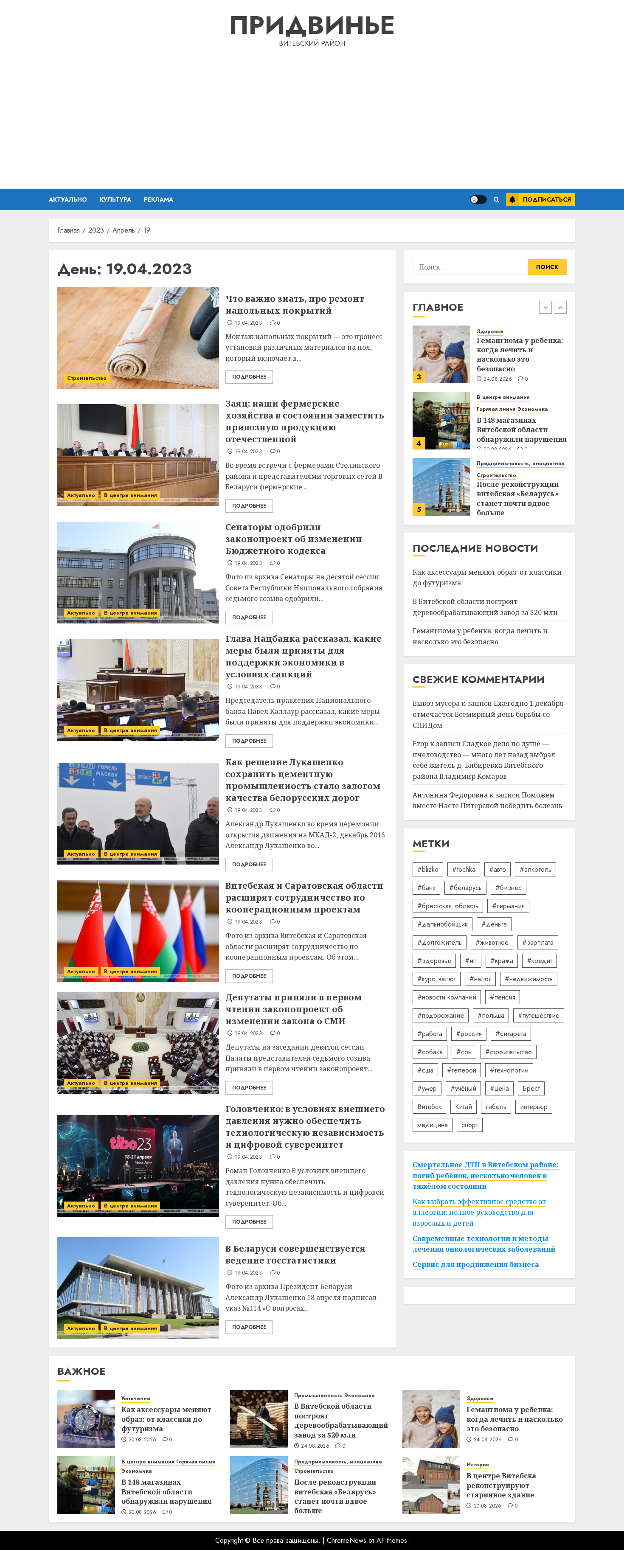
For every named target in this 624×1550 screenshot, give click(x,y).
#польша (491, 1015)
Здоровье (490, 331)
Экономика (532, 409)
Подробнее (249, 377)
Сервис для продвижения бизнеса (476, 1264)
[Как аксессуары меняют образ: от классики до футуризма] (86, 1419)
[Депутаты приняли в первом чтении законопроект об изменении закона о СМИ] (138, 1043)
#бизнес (508, 887)
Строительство (87, 378)
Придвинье (312, 25)
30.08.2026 (143, 1440)
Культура (115, 199)
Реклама (158, 199)
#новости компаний (446, 997)
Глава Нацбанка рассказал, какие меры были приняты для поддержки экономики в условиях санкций (303, 656)
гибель (496, 1106)
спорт (469, 1124)
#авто (497, 869)
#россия (469, 1033)
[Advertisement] (312, 117)
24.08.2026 (497, 379)
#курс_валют (436, 978)
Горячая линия (496, 409)
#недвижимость (529, 978)
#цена (499, 1088)
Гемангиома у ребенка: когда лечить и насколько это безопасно (520, 354)
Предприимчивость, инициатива (521, 463)
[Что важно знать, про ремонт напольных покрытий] (138, 338)
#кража (501, 960)
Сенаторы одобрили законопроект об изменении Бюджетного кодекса (293, 538)
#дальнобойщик (442, 924)
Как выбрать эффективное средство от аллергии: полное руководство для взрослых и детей (479, 1212)
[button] (496, 199)
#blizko (427, 869)
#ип (471, 960)
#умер (427, 1088)
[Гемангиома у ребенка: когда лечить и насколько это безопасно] (441, 354)
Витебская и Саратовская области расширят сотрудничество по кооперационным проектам (304, 897)
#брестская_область (447, 905)
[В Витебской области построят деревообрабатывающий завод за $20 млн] (259, 1419)
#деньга (494, 924)
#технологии (509, 1070)
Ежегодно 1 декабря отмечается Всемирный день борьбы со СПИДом (488, 714)
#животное (492, 942)
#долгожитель (439, 942)
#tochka (463, 869)
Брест (531, 1088)
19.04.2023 (248, 323)
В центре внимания (130, 495)
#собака (430, 1051)
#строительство (508, 1051)
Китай (463, 1106)
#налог (480, 978)
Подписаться (547, 199)
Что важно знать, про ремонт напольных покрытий (294, 304)
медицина (432, 1124)
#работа (429, 1033)
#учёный (463, 1088)
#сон (464, 1051)
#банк (426, 887)
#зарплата (538, 942)
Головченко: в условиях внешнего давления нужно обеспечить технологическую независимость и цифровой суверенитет (305, 1126)
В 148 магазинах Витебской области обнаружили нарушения (522, 430)
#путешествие (538, 1015)
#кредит (539, 960)
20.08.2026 (143, 1512)
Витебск (429, 1106)
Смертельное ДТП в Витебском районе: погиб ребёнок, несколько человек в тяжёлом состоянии (486, 1175)
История (478, 1465)
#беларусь (465, 887)
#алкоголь (535, 869)
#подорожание (440, 1015)
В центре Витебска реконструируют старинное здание (501, 1485)
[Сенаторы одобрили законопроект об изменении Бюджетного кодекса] (138, 572)
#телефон (461, 1070)
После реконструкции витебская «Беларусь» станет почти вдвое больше (518, 498)
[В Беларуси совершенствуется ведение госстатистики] (138, 1288)
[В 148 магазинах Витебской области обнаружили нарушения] (441, 420)
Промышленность (318, 1395)
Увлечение (135, 1398)
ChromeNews (346, 1540)
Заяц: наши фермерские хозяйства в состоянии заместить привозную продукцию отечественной (304, 421)
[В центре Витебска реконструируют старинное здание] (431, 1485)
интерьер (534, 1106)
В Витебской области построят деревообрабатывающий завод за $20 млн (485, 607)
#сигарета (510, 1033)
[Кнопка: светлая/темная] (478, 199)
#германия (508, 905)
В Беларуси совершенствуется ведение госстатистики (295, 1254)
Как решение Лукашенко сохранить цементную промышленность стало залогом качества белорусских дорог (302, 779)
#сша (425, 1070)
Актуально (68, 199)
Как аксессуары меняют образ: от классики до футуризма (166, 1419)
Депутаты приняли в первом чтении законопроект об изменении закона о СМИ (293, 1009)
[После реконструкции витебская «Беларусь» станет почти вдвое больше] (441, 487)
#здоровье (434, 960)
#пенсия (502, 997)
